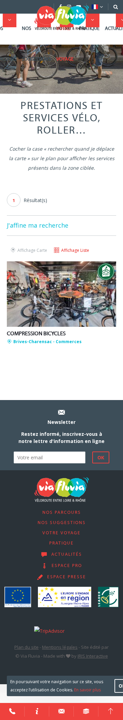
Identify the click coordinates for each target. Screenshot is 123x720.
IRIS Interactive (93, 656)
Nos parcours (61, 512)
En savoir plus (87, 690)
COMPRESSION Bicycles (36, 334)
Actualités (66, 554)
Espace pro (67, 566)
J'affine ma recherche (37, 225)
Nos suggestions (36, 44)
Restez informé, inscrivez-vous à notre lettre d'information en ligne (61, 437)
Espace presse (66, 577)
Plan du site (26, 647)
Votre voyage (64, 44)
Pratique (89, 28)
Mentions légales (60, 647)
